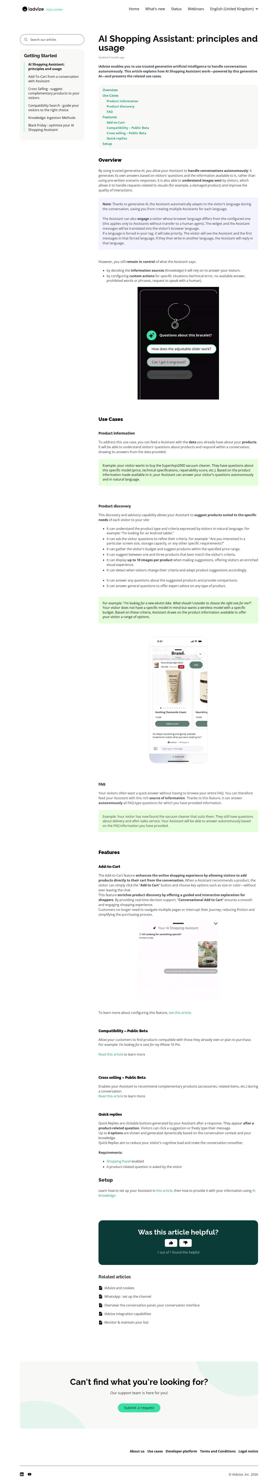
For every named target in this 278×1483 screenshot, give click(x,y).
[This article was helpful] (171, 1243)
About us (137, 1451)
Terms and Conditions (218, 1451)
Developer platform (181, 1451)
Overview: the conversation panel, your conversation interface (152, 1305)
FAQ (110, 112)
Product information (122, 101)
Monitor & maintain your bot (126, 1322)
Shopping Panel (119, 1161)
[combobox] (52, 39)
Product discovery (121, 106)
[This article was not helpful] (185, 1243)
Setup (107, 144)
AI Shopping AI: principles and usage (46, 66)
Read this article (111, 1054)
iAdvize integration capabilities (127, 1314)
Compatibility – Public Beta (128, 128)
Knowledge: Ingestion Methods (52, 117)
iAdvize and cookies (119, 1288)
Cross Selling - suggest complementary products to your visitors (54, 93)
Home (134, 9)
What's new (155, 9)
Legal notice (248, 1451)
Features (110, 117)
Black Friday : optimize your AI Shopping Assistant (51, 127)
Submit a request (139, 1407)
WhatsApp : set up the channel (127, 1296)
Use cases (155, 1451)
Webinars (196, 9)
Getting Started (40, 55)
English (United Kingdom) (232, 9)
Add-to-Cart (116, 122)
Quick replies (117, 138)
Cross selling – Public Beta (126, 133)
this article (164, 1190)
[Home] (42, 9)
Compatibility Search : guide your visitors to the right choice (53, 107)
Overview (111, 90)
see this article (180, 1012)
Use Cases (111, 95)
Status (176, 9)
